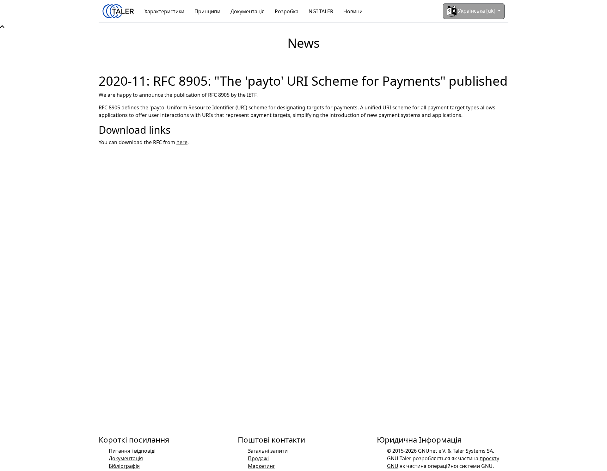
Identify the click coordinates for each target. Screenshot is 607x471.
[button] (2, 26)
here (181, 142)
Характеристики (164, 11)
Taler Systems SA (473, 450)
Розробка (286, 11)
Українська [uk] (477, 10)
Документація (247, 11)
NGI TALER (321, 11)
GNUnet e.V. (432, 450)
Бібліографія (124, 465)
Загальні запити (268, 450)
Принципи (207, 11)
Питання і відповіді (132, 450)
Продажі (258, 458)
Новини (353, 11)
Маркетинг (261, 465)
